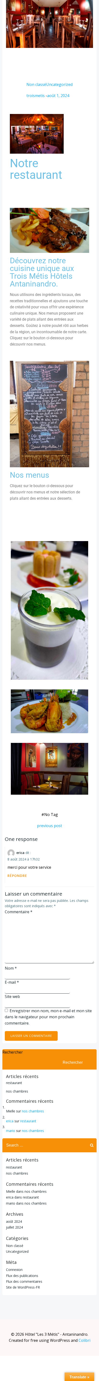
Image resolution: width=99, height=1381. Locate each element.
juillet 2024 (14, 1227)
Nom (11, 968)
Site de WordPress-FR (23, 1287)
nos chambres (17, 1091)
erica (20, 852)
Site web (12, 996)
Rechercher (12, 1052)
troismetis (35, 95)
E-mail (12, 982)
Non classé (36, 84)
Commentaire (18, 911)
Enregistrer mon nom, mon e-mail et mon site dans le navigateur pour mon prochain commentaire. (48, 1017)
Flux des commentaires (24, 1281)
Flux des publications (22, 1275)
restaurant (14, 1082)
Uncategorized (59, 84)
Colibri (84, 1340)
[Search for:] (44, 1145)
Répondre (17, 875)
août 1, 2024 (58, 95)
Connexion (14, 1269)
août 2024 (14, 1221)
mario (10, 1130)
